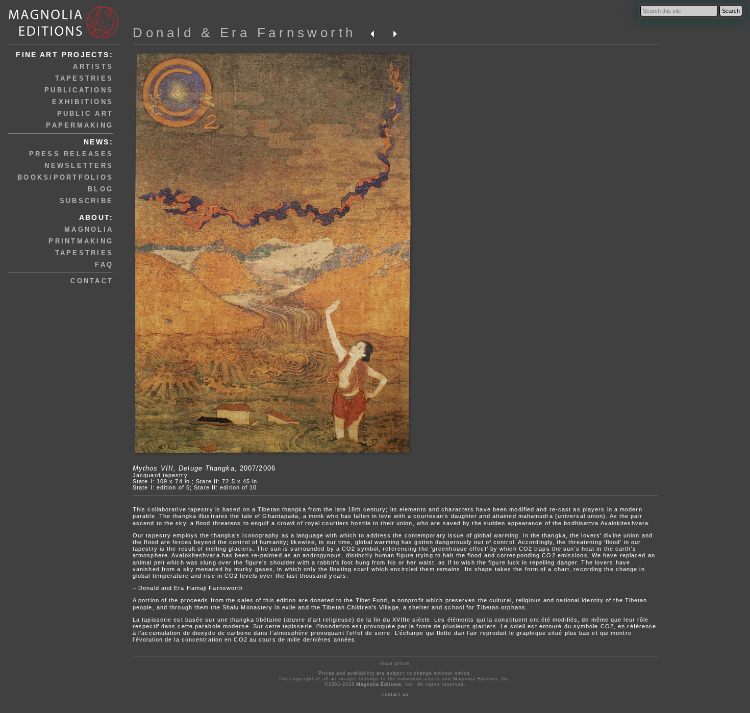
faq (104, 264)
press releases (71, 154)
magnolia (88, 229)
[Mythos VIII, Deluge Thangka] (274, 456)
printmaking (80, 241)
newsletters (78, 165)
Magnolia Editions (378, 684)
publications (78, 90)
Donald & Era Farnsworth (244, 32)
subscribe (86, 201)
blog (100, 189)
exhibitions (82, 102)
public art (85, 113)
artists (93, 66)
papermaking (79, 125)
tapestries (84, 78)
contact (91, 281)
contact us (395, 694)
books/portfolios (65, 177)
